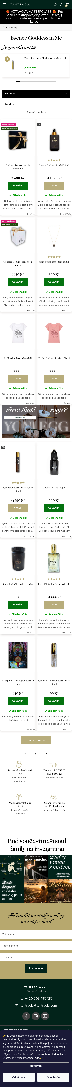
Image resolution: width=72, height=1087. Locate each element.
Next (68, 47)
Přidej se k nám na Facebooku (26, 1016)
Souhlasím (53, 1077)
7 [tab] (42, 81)
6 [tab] (38, 81)
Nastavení (36, 1066)
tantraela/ (36, 1016)
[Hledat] (55, 4)
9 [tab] (50, 81)
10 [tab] (54, 81)
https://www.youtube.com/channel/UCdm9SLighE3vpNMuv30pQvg (45, 1016)
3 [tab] (26, 81)
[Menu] (4, 4)
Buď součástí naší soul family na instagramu (37, 845)
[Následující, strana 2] (36, 754)
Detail (54, 185)
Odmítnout (18, 1077)
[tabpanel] (36, 65)
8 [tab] (46, 81)
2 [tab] (22, 81)
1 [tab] (18, 81)
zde (37, 1058)
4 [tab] (30, 81)
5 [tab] (34, 81)
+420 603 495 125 (38, 998)
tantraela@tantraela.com (39, 1005)
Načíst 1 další (36, 740)
